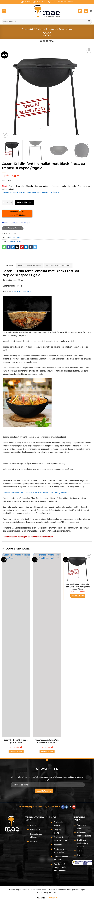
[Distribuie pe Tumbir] (31, 247)
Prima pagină (27, 29)
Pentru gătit (51, 29)
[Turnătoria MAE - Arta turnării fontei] (47, 11)
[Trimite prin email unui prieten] (17, 247)
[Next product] (45, 34)
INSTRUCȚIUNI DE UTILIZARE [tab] (58, 266)
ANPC (79, 851)
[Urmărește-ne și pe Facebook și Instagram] (66, 807)
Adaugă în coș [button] (16, 751)
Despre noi (35, 829)
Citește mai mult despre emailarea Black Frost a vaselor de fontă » (30, 192)
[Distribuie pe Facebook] (8, 247)
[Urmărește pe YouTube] (74, 807)
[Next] (87, 93)
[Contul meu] (86, 11)
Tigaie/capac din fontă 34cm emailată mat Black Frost (47, 741)
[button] (4, 11)
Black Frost (12, 241)
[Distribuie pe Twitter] (13, 247)
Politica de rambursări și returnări (82, 843)
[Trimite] (89, 21)
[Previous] (7, 93)
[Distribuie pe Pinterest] (22, 247)
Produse (39, 29)
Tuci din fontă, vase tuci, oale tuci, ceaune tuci (60, 867)
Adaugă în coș (24, 203)
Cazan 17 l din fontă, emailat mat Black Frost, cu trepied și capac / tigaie (78, 586)
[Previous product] (49, 34)
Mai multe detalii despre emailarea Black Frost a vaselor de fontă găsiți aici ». (36, 492)
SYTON (15, 180)
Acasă (33, 825)
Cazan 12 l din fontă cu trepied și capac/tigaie (16, 741)
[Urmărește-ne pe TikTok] (70, 807)
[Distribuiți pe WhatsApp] (4, 247)
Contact (33, 841)
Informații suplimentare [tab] (30, 266)
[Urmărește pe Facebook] (63, 807)
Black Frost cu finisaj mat (22, 291)
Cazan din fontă (65, 29)
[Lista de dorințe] (91, 11)
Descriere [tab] (8, 266)
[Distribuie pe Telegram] (35, 247)
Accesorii (58, 845)
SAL (79, 855)
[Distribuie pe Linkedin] (26, 247)
